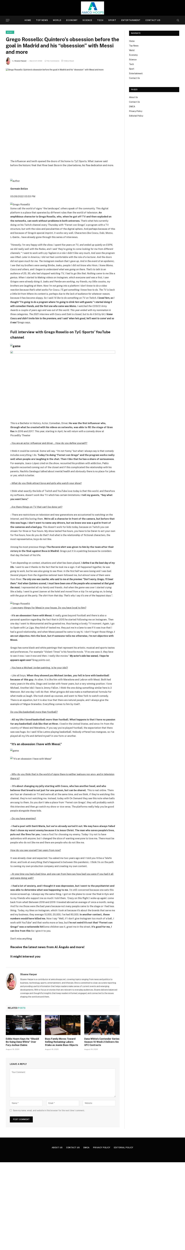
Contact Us (152, 20)
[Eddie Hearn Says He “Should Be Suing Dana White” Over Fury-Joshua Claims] (23, 1025)
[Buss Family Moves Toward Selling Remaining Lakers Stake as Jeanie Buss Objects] (62, 1025)
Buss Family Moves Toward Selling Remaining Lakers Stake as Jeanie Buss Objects (61, 1042)
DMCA (132, 106)
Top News (42, 20)
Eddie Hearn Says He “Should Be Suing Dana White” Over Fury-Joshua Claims (22, 1042)
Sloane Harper (20, 61)
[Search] (177, 20)
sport (10, 32)
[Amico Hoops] (92, 8)
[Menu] (8, 20)
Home (28, 20)
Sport (112, 20)
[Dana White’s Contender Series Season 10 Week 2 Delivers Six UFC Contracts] (102, 1025)
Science (87, 20)
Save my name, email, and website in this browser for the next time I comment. (49, 1110)
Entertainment (131, 20)
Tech (100, 20)
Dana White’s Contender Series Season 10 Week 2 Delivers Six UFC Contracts (101, 1042)
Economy (72, 20)
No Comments (53, 61)
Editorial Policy (136, 116)
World (57, 20)
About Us (133, 97)
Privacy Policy (135, 111)
